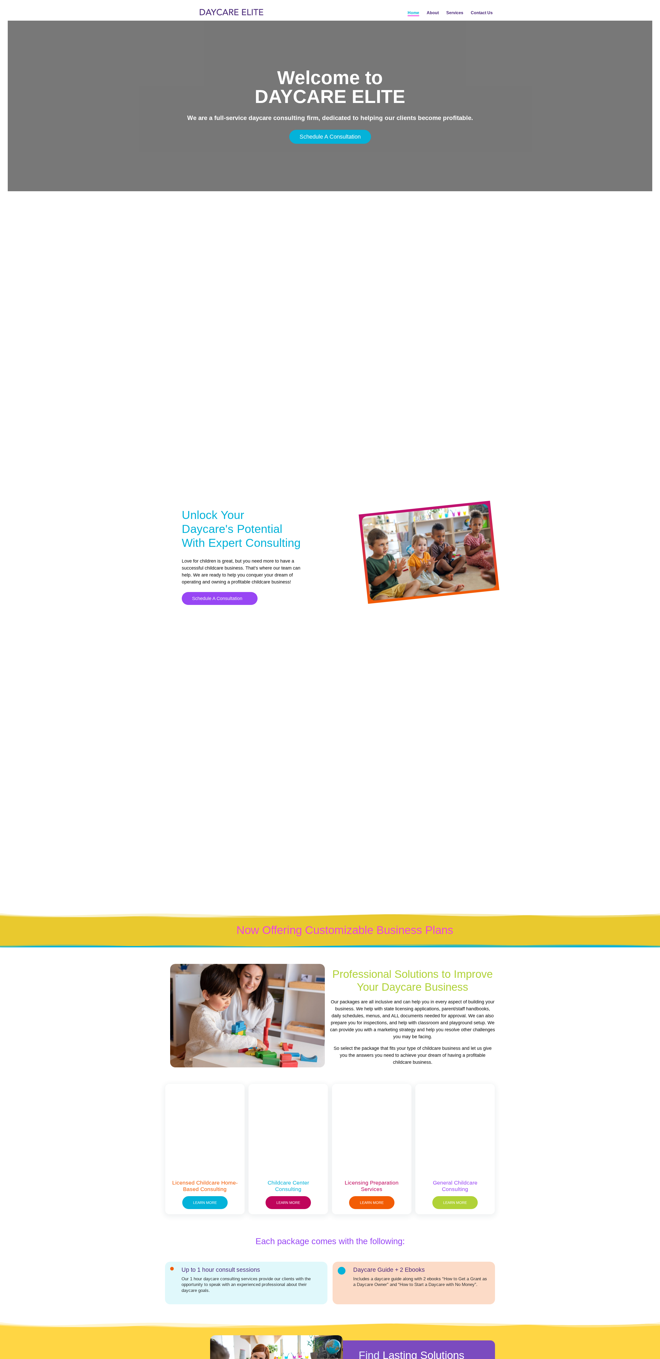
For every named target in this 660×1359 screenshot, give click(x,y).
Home (413, 13)
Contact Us (482, 13)
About (433, 13)
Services (454, 13)
